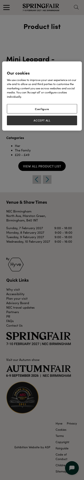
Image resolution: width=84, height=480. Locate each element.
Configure (42, 109)
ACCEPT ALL (42, 120)
